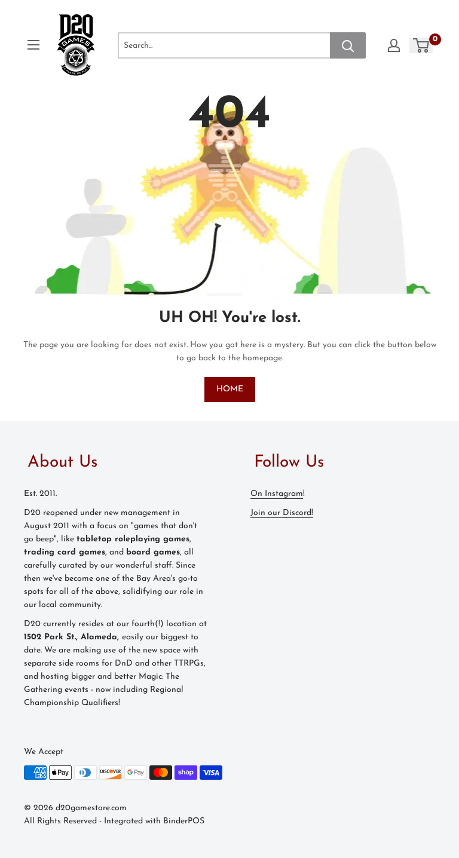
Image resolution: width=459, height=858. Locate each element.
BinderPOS (183, 821)
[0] (422, 45)
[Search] (348, 45)
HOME (229, 389)
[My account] (394, 45)
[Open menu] (33, 44)
